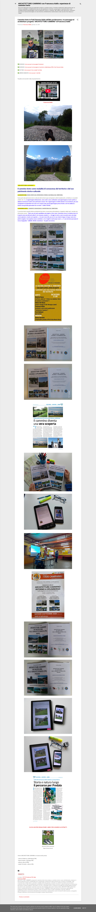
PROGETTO (21, 874)
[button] (77, 20)
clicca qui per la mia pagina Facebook (34, 64)
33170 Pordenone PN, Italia (29, 877)
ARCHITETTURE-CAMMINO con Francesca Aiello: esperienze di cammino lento (44, 4)
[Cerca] (80, 4)
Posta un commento (24, 897)
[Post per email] (18, 871)
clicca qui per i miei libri (34, 73)
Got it (84, 908)
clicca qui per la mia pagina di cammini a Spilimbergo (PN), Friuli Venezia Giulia (44, 67)
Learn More (77, 908)
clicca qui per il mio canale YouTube (33, 70)
